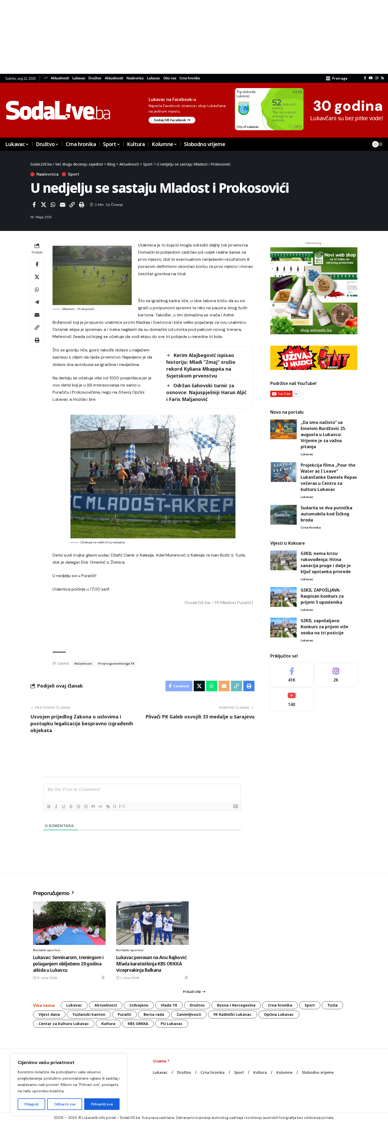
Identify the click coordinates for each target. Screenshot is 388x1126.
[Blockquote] (93, 806)
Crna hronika (189, 78)
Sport (73, 174)
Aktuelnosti (60, 78)
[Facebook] (365, 78)
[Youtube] (291, 700)
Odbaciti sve (64, 1104)
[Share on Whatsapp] (53, 204)
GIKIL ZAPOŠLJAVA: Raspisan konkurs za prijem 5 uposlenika (322, 596)
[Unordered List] (85, 806)
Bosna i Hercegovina (236, 1005)
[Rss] (383, 78)
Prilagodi (32, 1104)
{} (115, 806)
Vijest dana (49, 1014)
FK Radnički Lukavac (233, 1014)
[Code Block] (100, 806)
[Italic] (56, 806)
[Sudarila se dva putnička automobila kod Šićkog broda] (283, 515)
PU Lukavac (172, 1023)
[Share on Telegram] (37, 302)
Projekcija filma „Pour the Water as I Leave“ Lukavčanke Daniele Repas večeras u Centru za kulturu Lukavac (329, 477)
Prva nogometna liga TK (116, 663)
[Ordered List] (78, 806)
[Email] (62, 204)
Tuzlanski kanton (88, 1014)
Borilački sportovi (46, 950)
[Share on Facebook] (34, 204)
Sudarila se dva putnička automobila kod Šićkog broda (326, 514)
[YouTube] (370, 78)
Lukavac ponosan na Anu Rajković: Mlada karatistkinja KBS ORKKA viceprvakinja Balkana (151, 963)
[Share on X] (43, 204)
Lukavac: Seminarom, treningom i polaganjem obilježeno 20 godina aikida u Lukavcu (68, 963)
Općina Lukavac (279, 1014)
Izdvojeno (138, 1005)
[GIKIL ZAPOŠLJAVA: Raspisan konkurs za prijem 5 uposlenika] (283, 597)
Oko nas (169, 78)
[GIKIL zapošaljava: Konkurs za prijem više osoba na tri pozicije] (283, 627)
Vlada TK (169, 1005)
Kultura (108, 1023)
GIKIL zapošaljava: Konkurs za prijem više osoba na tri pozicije (324, 627)
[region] (69, 1084)
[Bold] (49, 806)
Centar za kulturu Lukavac (64, 1023)
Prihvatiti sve (102, 1104)
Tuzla (332, 1005)
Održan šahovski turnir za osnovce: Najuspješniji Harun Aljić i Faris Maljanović (206, 392)
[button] (336, 78)
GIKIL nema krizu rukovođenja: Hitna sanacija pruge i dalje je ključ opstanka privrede (326, 562)
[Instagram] (377, 78)
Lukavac (78, 78)
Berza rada (154, 1014)
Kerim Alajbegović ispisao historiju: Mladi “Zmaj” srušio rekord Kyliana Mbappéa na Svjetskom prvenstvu (200, 365)
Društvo (94, 78)
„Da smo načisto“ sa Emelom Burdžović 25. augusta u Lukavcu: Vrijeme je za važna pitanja (323, 434)
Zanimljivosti (189, 1014)
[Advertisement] (158, 37)
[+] (122, 806)
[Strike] (71, 806)
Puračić (124, 1014)
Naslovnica (135, 78)
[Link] (108, 806)
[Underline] (63, 806)
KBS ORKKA (138, 1023)
